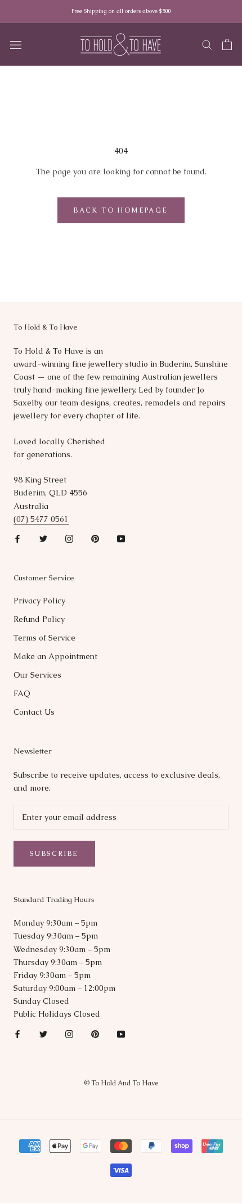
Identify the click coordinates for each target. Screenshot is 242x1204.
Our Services (37, 675)
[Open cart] (227, 44)
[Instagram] (69, 538)
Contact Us (34, 712)
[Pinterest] (95, 538)
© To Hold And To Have (121, 1083)
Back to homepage (121, 210)
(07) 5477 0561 (41, 519)
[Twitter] (43, 538)
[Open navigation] (15, 44)
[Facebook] (17, 538)
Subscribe (54, 853)
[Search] (207, 44)
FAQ (22, 693)
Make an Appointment (55, 656)
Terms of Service (44, 638)
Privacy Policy (39, 601)
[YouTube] (121, 538)
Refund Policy (39, 619)
